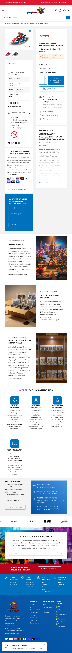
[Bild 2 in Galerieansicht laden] (15, 54)
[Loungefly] (29, 521)
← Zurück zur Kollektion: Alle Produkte (50, 50)
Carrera (11, 64)
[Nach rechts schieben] (29, 46)
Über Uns (33, 620)
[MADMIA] (45, 521)
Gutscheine (34, 612)
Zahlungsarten (35, 623)
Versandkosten (48, 68)
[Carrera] (44, 36)
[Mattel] (62, 521)
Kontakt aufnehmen (48, 569)
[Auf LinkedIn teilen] (16, 143)
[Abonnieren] (61, 553)
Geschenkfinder (45, 2)
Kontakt (33, 615)
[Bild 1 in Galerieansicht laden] (8, 54)
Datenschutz (47, 607)
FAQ (31, 607)
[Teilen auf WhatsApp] (12, 143)
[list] (36, 436)
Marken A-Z (34, 618)
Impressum (47, 610)
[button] (3, 10)
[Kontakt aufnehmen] (64, 10)
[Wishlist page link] (56, 10)
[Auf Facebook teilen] (9, 143)
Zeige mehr (43, 182)
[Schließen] (45, 644)
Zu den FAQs (12, 500)
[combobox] (36, 17)
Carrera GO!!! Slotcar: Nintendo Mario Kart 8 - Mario (31, 23)
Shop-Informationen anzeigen (52, 107)
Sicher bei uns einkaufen (17, 189)
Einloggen (64, 2)
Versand (46, 612)
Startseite (9, 23)
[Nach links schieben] (25, 46)
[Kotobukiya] (12, 521)
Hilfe (55, 2)
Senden (13, 224)
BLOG (32, 605)
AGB (44, 605)
